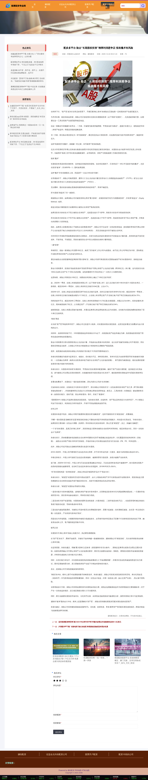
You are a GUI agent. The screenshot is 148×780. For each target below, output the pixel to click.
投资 (55, 54)
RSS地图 (78, 770)
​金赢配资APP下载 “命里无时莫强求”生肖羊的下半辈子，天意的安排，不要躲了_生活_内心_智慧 (27, 108)
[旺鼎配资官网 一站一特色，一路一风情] (97, 647)
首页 (34, 5)
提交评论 (58, 732)
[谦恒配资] (16, 5)
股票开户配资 (89, 5)
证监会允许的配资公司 (67, 5)
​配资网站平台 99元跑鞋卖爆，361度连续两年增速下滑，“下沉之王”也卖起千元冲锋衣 (27, 142)
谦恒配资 (47, 5)
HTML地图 (85, 770)
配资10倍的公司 (108, 5)
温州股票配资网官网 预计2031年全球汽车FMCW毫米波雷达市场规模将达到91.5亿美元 (90, 622)
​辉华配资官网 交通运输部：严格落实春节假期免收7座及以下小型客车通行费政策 (27, 134)
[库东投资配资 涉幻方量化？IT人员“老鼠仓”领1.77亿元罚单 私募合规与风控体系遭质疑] (66, 646)
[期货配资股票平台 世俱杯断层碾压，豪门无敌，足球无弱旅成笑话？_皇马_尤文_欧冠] (128, 647)
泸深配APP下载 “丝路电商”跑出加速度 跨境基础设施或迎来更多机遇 (83, 626)
